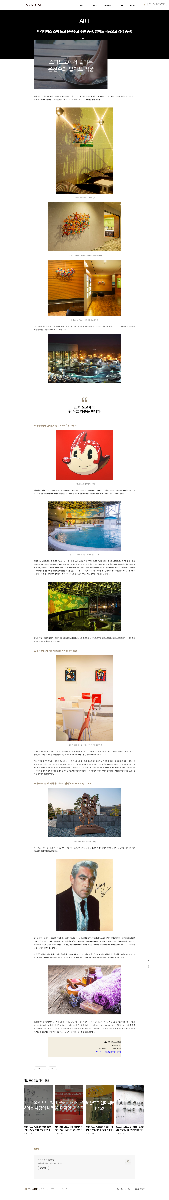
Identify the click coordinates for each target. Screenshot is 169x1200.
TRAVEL (93, 5)
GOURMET (108, 5)
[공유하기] (41, 1068)
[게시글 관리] (44, 1068)
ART (81, 5)
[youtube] (122, 1189)
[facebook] (125, 1189)
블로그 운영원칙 (140, 1189)
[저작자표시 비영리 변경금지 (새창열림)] (60, 1068)
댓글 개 (36, 1149)
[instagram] (118, 1189)
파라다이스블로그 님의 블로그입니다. (50, 1163)
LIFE (121, 5)
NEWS (132, 5)
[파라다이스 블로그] (33, 5)
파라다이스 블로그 (46, 1160)
